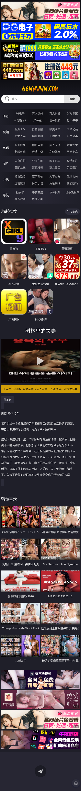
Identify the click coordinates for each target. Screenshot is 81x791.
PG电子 (20, 113)
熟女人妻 (20, 136)
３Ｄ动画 (72, 129)
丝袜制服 (37, 136)
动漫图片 (72, 161)
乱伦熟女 (54, 152)
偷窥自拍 (20, 161)
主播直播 (54, 136)
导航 (6, 195)
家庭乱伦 (37, 176)
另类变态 (72, 152)
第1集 (7, 400)
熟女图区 (54, 167)
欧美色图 (54, 161)
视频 (6, 132)
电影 (6, 148)
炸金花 (37, 120)
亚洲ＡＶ (20, 129)
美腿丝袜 (20, 167)
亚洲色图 (37, 161)
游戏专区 (72, 113)
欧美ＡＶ (54, 129)
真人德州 (37, 113)
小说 (6, 179)
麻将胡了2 (20, 120)
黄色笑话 (54, 183)
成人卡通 (54, 145)
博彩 (6, 116)
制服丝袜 (20, 152)
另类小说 (37, 183)
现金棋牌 (54, 120)
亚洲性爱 (20, 145)
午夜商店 (37, 192)
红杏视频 (20, 199)
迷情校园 (20, 183)
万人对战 (54, 113)
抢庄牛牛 (72, 120)
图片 (6, 163)
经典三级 (37, 152)
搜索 (72, 99)
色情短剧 (37, 199)
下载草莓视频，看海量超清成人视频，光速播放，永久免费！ (40, 389)
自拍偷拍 (37, 129)
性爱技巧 (72, 183)
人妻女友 (54, 176)
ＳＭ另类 (72, 136)
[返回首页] (76, 783)
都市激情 (20, 176)
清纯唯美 (37, 167)
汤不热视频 (72, 192)
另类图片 (72, 167)
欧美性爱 (72, 145)
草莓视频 (54, 192)
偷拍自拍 (37, 145)
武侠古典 (72, 176)
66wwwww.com (40, 89)
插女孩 (20, 192)
